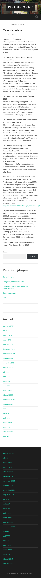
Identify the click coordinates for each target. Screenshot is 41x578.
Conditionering (8, 277)
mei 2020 (6, 413)
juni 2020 (6, 409)
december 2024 (9, 349)
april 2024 (6, 386)
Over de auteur (12, 30)
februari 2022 (8, 395)
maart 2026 (7, 335)
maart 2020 (7, 422)
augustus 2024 (8, 367)
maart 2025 (7, 340)
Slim (4, 298)
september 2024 (9, 363)
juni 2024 (6, 376)
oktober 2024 (8, 358)
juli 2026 (6, 331)
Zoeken (6, 252)
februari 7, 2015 (9, 34)
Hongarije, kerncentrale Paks (13, 281)
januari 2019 (7, 427)
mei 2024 (6, 381)
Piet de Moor (20, 7)
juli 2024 (6, 372)
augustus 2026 (8, 326)
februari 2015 (8, 432)
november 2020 (9, 399)
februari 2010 (8, 436)
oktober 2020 (8, 404)
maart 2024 (7, 390)
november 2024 (9, 353)
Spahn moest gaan (10, 293)
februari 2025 (8, 344)
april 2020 (6, 418)
